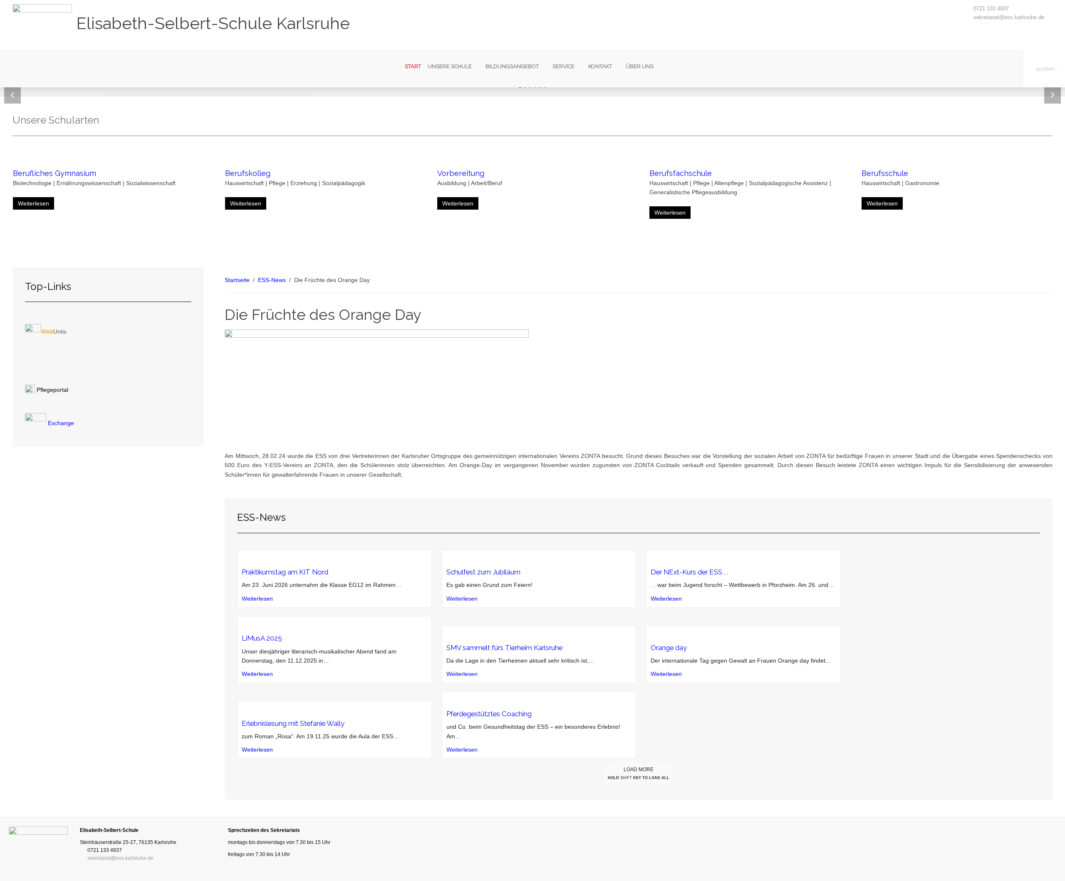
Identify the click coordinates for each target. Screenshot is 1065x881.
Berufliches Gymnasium (54, 173)
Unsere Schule (450, 66)
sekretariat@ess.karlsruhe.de (1008, 17)
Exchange (60, 423)
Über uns (640, 66)
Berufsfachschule (680, 173)
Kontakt (600, 66)
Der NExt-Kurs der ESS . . (689, 572)
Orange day (669, 647)
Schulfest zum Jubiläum (483, 572)
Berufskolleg (247, 173)
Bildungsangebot (512, 66)
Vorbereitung (460, 173)
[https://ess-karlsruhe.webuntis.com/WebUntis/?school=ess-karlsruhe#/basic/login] (33, 331)
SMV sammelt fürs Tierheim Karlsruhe (504, 647)
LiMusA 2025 (262, 638)
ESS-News (272, 280)
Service (563, 66)
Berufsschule (885, 173)
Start (413, 66)
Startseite (237, 280)
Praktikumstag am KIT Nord (285, 572)
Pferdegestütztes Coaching (489, 714)
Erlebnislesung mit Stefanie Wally (293, 723)
